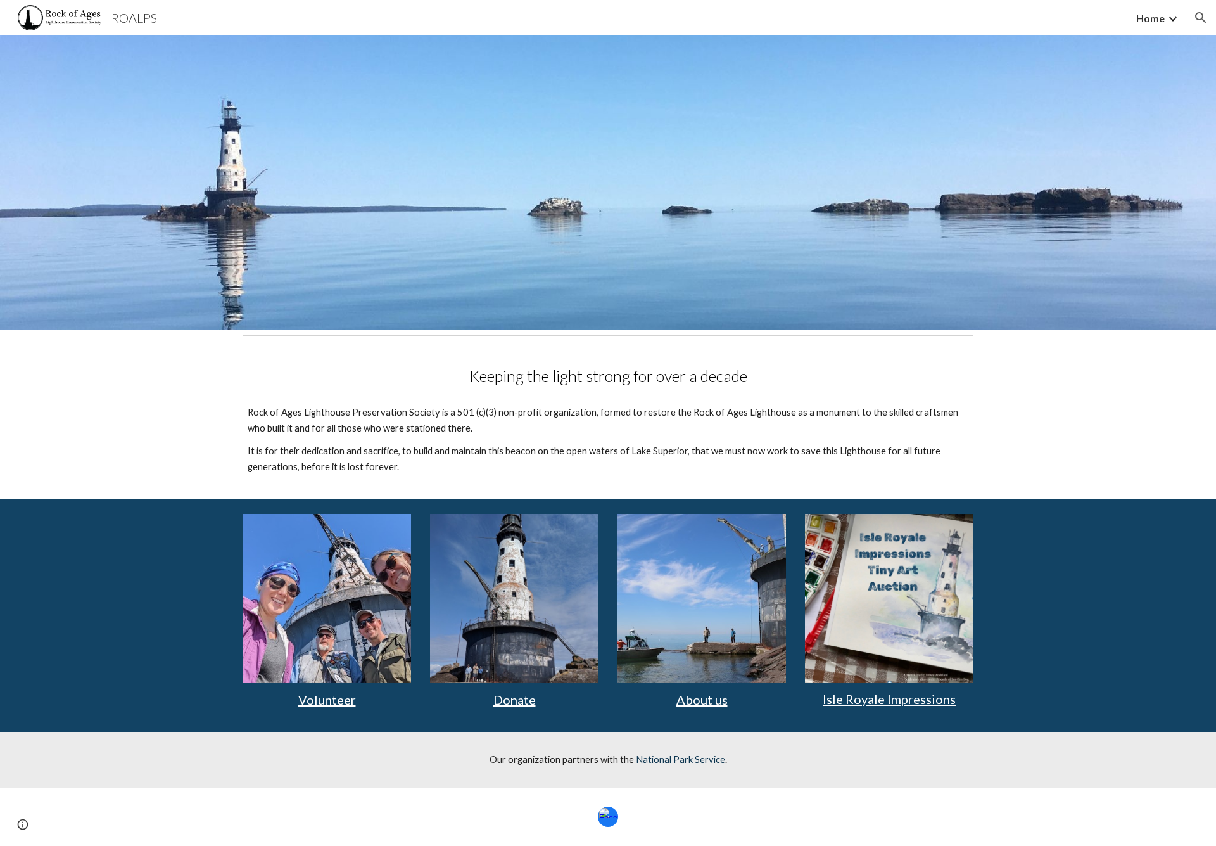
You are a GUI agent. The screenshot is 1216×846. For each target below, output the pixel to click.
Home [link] (1150, 18)
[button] (1201, 18)
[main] (608, 376)
